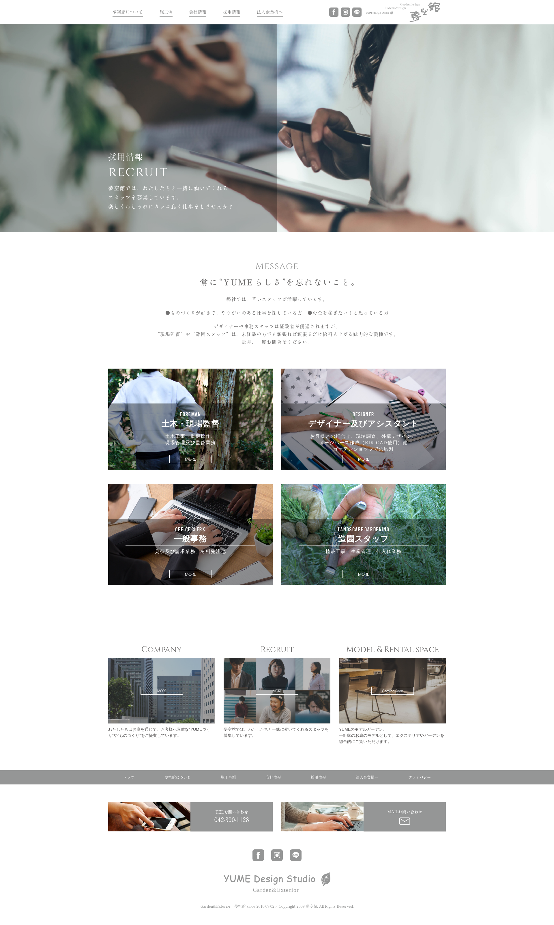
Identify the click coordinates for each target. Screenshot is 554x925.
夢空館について (128, 12)
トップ (128, 777)
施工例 (166, 12)
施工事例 (228, 777)
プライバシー (419, 777)
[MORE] (161, 659)
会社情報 (197, 12)
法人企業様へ (270, 12)
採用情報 (231, 12)
